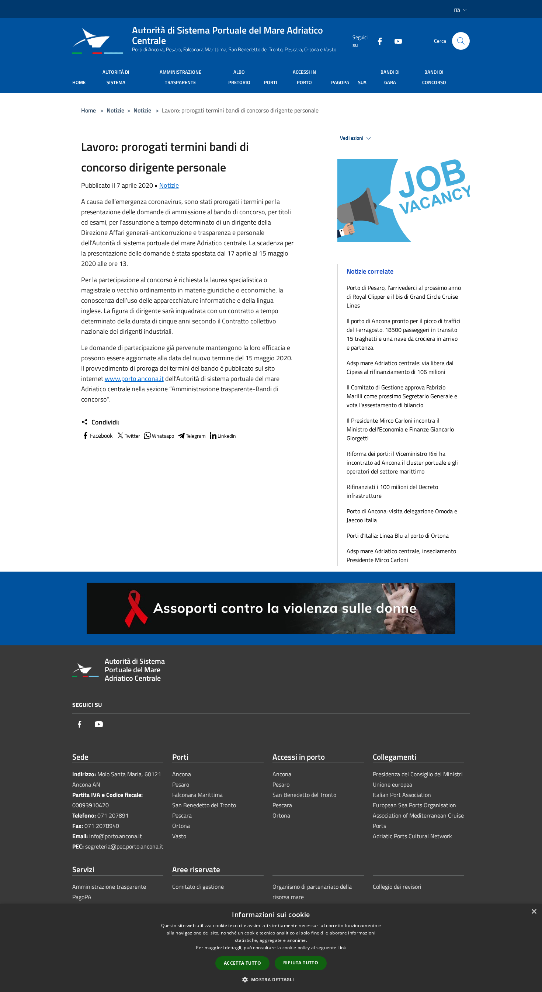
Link (341, 947)
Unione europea (392, 784)
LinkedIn (227, 436)
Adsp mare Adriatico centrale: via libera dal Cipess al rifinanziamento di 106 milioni (400, 367)
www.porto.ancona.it (134, 379)
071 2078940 (101, 825)
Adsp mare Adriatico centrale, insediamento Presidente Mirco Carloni (401, 555)
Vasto (179, 836)
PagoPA (81, 896)
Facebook (101, 435)
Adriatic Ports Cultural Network (412, 836)
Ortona (181, 825)
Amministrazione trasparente (109, 886)
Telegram (196, 436)
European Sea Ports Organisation (414, 805)
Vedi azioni (352, 138)
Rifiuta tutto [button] (300, 963)
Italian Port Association (402, 794)
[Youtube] (395, 41)
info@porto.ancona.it (115, 836)
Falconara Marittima (197, 794)
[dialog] (271, 948)
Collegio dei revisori (397, 886)
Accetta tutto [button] (242, 963)
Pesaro (180, 784)
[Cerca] (461, 41)
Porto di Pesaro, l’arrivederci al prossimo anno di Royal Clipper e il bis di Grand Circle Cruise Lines (404, 296)
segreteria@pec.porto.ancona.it (124, 846)
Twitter (132, 436)
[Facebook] (376, 41)
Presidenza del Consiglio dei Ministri (418, 774)
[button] (271, 979)
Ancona (181, 774)
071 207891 (113, 815)
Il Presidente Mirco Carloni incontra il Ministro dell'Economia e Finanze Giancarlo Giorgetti (400, 429)
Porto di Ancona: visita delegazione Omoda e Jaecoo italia (402, 515)
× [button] (533, 912)
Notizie (115, 110)
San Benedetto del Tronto (204, 805)
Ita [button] (457, 10)
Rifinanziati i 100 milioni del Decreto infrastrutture (392, 491)
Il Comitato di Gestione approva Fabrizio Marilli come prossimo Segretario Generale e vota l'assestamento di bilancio (402, 396)
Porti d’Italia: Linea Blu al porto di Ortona (398, 535)
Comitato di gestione (198, 886)
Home (88, 110)
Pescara (182, 815)
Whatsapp (163, 436)
